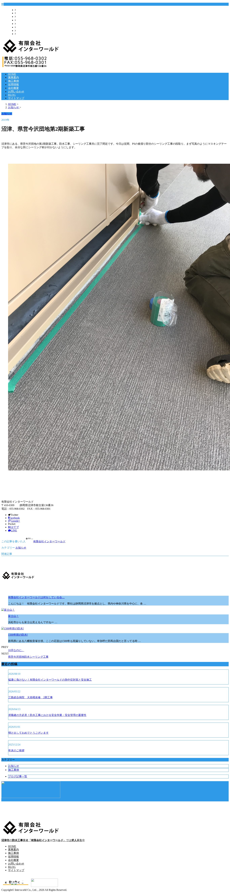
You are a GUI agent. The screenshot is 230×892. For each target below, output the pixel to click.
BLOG (19, 30)
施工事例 (21, 16)
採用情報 (21, 20)
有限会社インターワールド (49, 541)
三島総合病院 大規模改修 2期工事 (30, 697)
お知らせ (20, 547)
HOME (20, 9)
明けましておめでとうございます (28, 732)
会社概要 (21, 23)
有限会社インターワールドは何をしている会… (36, 597)
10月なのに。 (16, 650)
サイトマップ (24, 33)
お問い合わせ (24, 27)
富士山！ (13, 616)
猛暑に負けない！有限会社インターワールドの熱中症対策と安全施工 (50, 679)
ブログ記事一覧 (17, 776)
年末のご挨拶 (16, 750)
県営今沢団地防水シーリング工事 (28, 656)
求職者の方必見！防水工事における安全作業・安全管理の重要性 (47, 715)
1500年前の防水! (18, 634)
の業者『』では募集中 (43, 840)
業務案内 (21, 13)
